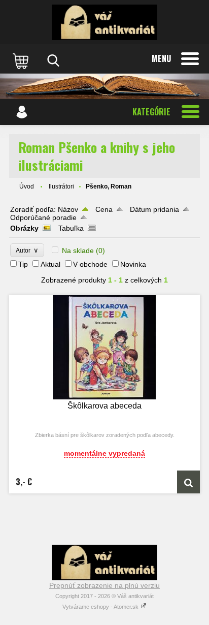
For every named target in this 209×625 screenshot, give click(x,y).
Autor (27, 250)
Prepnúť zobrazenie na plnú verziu (104, 585)
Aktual (50, 264)
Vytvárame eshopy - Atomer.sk (101, 607)
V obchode (90, 264)
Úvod (26, 186)
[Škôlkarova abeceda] (104, 347)
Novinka (133, 264)
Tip (23, 264)
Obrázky (24, 228)
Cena (104, 209)
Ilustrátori (61, 186)
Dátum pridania (154, 209)
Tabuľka (71, 228)
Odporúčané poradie (43, 217)
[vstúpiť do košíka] (21, 60)
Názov (68, 209)
